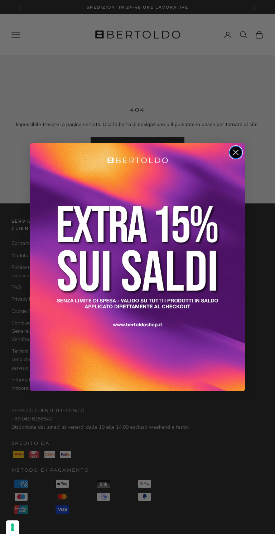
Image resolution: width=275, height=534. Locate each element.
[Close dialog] (236, 152)
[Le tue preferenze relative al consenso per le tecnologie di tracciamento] (12, 527)
